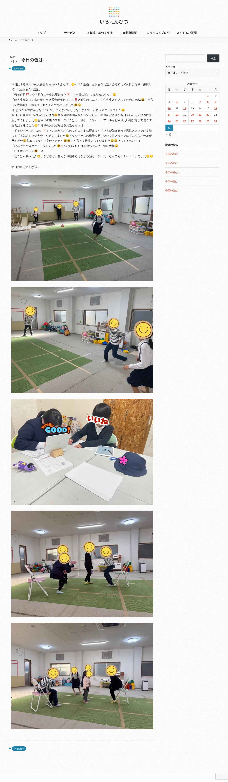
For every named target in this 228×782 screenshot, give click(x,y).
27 (192, 121)
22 (207, 114)
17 (169, 114)
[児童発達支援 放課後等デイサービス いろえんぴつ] (114, 15)
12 (184, 108)
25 (176, 121)
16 (215, 108)
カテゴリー (171, 67)
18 (176, 114)
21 (200, 114)
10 (169, 108)
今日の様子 (18, 68)
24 (169, 121)
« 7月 (168, 134)
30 (215, 121)
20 (192, 114)
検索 (213, 58)
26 (184, 121)
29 (207, 121)
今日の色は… (172, 154)
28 (200, 121)
